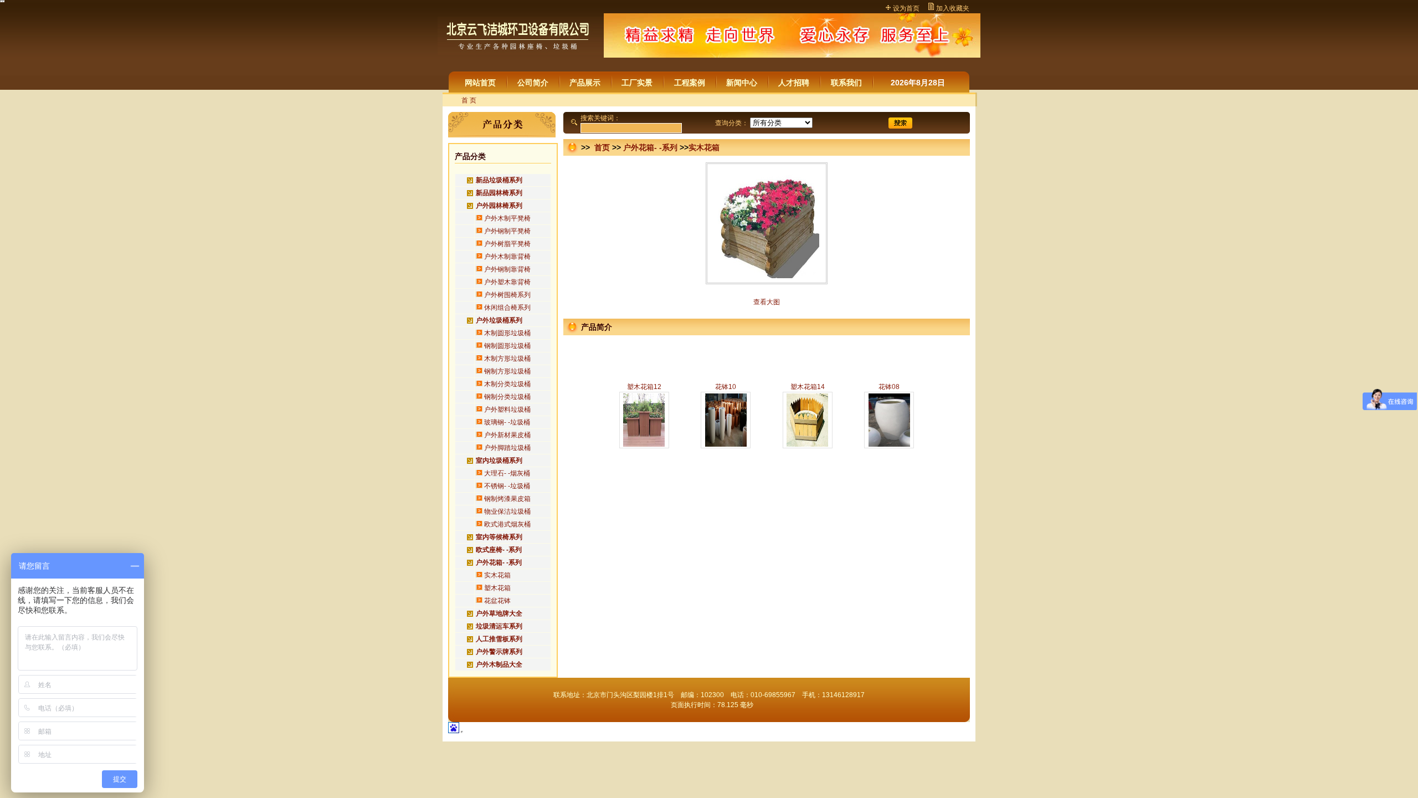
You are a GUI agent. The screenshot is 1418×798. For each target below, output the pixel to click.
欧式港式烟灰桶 (507, 524)
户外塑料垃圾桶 (507, 409)
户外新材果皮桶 (507, 435)
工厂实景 (637, 82)
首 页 (468, 100)
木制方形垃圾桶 (507, 358)
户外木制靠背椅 (507, 256)
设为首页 (906, 8)
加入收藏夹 (952, 8)
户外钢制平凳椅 (507, 231)
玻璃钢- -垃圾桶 (507, 422)
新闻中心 (741, 82)
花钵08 (889, 387)
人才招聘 (793, 82)
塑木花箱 (497, 588)
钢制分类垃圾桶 (507, 397)
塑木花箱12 (644, 387)
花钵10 (725, 387)
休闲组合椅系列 (507, 307)
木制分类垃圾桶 (507, 384)
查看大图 (766, 302)
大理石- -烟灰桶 (507, 473)
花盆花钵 (497, 601)
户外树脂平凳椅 (507, 244)
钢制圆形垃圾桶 (507, 346)
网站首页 (480, 82)
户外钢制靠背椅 (507, 269)
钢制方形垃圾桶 (507, 371)
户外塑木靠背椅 (507, 282)
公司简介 (532, 82)
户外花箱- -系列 (650, 147)
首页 (601, 147)
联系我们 (846, 82)
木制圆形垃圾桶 (507, 333)
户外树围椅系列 (507, 295)
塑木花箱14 (807, 387)
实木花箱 (497, 575)
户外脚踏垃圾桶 (507, 448)
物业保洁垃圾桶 (507, 511)
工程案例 (689, 82)
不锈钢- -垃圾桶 (507, 486)
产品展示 (584, 82)
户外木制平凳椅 (507, 218)
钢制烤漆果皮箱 (507, 499)
